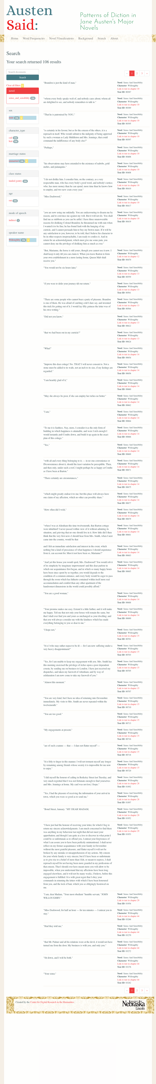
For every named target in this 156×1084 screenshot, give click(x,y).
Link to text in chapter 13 (128, 273)
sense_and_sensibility (19, 97)
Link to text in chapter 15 (128, 635)
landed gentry (15, 180)
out (10, 200)
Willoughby (14, 239)
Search (102, 38)
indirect (12, 220)
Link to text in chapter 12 (128, 256)
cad (10, 137)
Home (14, 38)
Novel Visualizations (61, 38)
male (11, 117)
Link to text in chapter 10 (128, 88)
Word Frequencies (34, 38)
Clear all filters (14, 85)
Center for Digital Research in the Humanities (52, 1002)
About (114, 38)
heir (10, 141)
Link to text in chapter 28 (128, 783)
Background (85, 38)
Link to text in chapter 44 (128, 916)
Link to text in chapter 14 (128, 354)
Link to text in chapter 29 (128, 815)
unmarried (14, 160)
